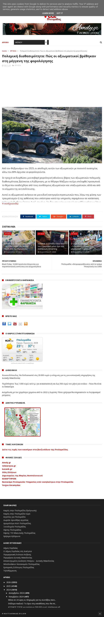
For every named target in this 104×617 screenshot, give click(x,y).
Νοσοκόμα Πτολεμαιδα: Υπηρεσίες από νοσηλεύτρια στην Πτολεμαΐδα (37, 482)
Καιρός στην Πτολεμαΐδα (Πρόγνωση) (20, 510)
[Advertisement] (52, 86)
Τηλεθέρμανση (10, 570)
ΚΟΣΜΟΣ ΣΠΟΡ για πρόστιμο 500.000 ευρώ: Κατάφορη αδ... (34, 607)
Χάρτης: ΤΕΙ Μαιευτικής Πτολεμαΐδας (19, 533)
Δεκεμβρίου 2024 (17, 593)
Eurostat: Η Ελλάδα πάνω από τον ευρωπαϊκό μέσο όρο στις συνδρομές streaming (51, 246)
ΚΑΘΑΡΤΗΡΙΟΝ (9, 478)
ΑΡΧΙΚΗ (5, 42)
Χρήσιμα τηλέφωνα (11, 536)
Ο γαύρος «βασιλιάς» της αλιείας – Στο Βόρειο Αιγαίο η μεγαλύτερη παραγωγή (85, 246)
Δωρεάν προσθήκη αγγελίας (15, 520)
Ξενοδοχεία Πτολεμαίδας (14, 526)
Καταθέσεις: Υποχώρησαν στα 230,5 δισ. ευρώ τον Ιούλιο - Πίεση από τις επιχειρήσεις (17, 246)
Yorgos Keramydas (11, 485)
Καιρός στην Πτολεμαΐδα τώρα (16, 513)
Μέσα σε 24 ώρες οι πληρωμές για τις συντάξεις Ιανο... (32, 600)
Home (4, 51)
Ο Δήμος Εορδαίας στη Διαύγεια (17, 551)
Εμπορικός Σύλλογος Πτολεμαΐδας (18, 567)
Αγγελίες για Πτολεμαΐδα (14, 517)
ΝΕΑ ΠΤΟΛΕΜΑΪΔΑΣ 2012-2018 (15, 614)
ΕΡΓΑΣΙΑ (13, 51)
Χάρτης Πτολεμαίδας (12, 530)
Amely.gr (6, 462)
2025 (8, 586)
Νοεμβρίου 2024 (16, 596)
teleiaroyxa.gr (9, 466)
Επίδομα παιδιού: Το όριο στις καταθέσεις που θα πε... (32, 603)
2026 (8, 582)
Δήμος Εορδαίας (10, 548)
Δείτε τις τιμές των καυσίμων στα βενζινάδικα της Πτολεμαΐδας (35, 449)
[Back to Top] (100, 614)
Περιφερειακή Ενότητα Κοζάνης (17, 554)
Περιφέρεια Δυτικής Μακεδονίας (17, 557)
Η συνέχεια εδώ (10, 203)
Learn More (48, 13)
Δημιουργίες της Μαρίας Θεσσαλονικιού (22, 475)
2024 (8, 589)
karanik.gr (7, 469)
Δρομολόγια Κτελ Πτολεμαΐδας (17, 523)
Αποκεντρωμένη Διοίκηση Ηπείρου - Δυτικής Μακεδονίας (28, 561)
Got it (60, 13)
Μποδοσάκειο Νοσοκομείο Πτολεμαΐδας (21, 564)
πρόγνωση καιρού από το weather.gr (22, 363)
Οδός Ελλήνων (9, 472)
